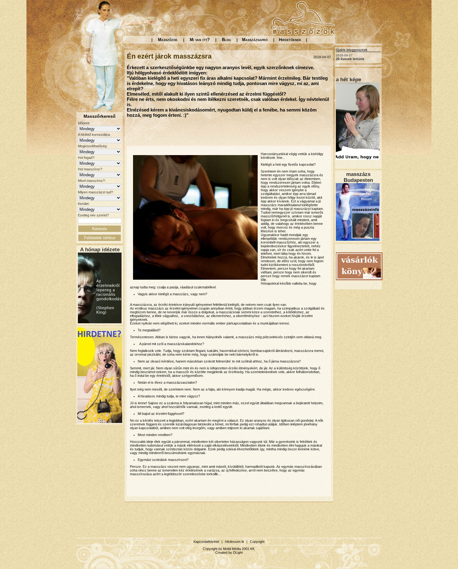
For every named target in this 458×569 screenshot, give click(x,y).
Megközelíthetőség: (92, 146)
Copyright (257, 541)
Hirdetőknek (290, 39)
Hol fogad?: (86, 157)
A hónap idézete (100, 249)
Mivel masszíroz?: (92, 181)
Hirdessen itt (234, 541)
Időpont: (84, 123)
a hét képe (348, 79)
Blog (226, 39)
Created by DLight (229, 552)
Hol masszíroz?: (90, 169)
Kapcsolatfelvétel (206, 541)
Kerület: (83, 204)
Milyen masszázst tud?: (96, 192)
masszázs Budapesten (358, 177)
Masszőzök (168, 39)
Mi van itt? (200, 39)
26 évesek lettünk (350, 59)
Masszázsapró (255, 39)
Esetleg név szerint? (93, 215)
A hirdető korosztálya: (94, 134)
